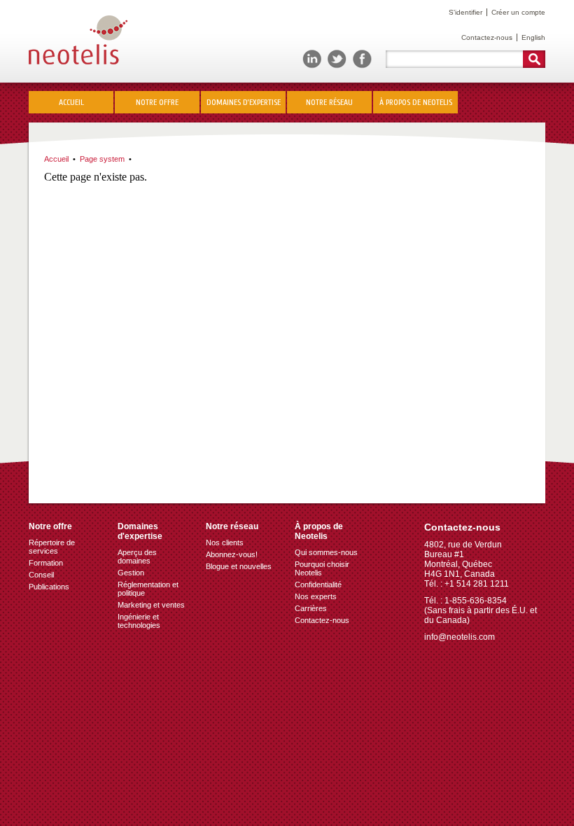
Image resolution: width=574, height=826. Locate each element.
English (533, 37)
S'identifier (465, 12)
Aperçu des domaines (137, 556)
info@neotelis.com (459, 637)
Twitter (337, 59)
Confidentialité (318, 584)
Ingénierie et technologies (139, 620)
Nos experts (316, 596)
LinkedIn (311, 59)
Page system (102, 159)
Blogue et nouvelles (239, 566)
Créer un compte (518, 12)
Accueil (71, 102)
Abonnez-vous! (232, 554)
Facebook (362, 59)
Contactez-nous (486, 37)
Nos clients (225, 542)
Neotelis (78, 40)
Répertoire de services (52, 546)
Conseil (41, 574)
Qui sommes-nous (326, 552)
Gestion (131, 572)
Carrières (311, 608)
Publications (49, 586)
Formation (46, 563)
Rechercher (534, 59)
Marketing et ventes (151, 605)
